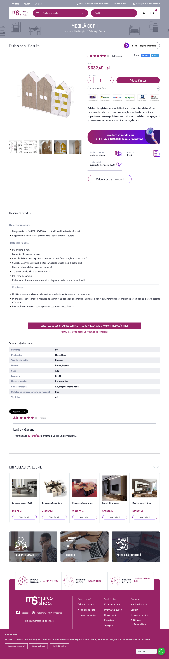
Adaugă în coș (138, 80)
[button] (158, 467)
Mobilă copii (79, 31)
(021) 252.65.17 (105, 3)
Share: (136, 55)
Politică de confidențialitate (138, 622)
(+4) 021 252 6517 (50, 581)
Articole (15, 3)
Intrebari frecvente (139, 604)
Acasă (67, 31)
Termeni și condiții (139, 614)
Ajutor (27, 3)
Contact (38, 3)
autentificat (34, 435)
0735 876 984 (94, 581)
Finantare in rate (112, 604)
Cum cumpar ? (84, 599)
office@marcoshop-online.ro (39, 620)
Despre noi (135, 599)
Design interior (111, 614)
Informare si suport (113, 609)
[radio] (21, 418)
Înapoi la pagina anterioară (144, 45)
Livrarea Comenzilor (87, 614)
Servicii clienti (110, 599)
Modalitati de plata (86, 609)
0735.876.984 (120, 3)
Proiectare (109, 620)
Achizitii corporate (86, 604)
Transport (108, 625)
